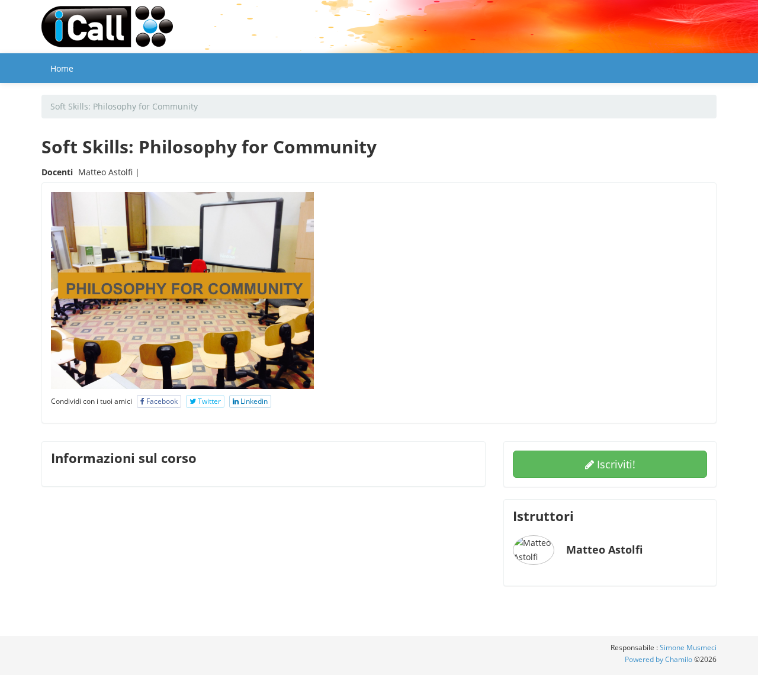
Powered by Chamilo (659, 659)
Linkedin (253, 401)
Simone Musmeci (688, 647)
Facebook (161, 401)
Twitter (208, 401)
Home (61, 68)
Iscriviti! (614, 464)
